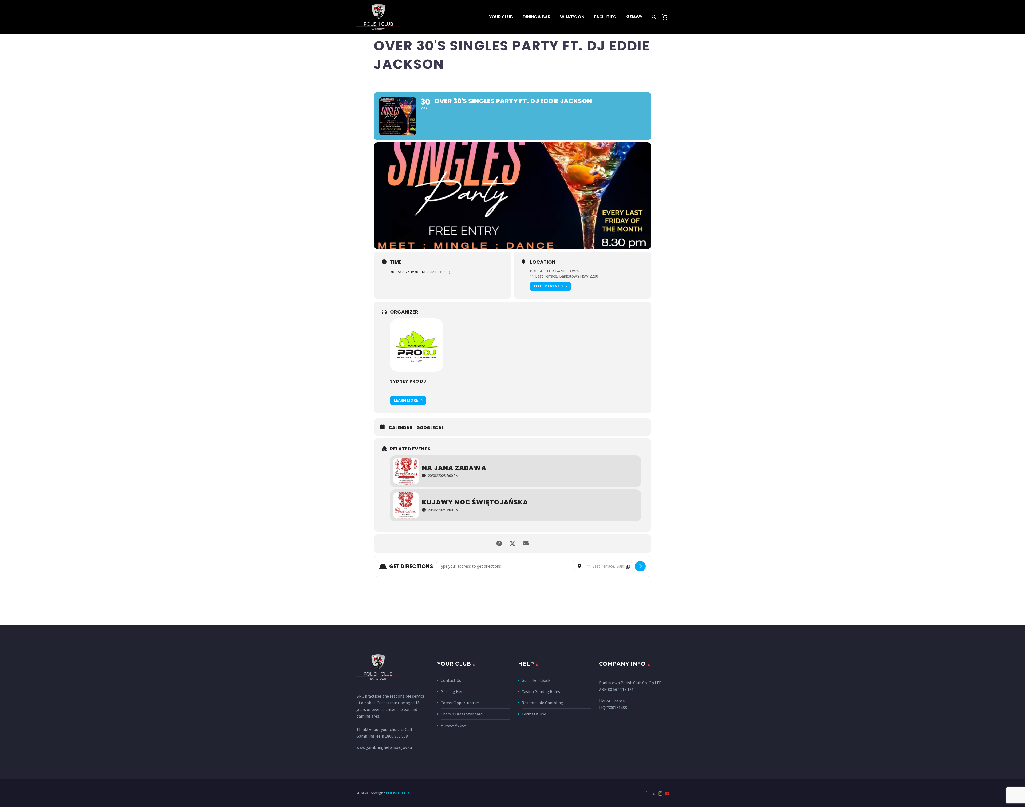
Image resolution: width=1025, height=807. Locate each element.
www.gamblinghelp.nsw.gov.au (384, 747)
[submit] (640, 566)
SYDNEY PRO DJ (408, 381)
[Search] (653, 17)
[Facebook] (646, 793)
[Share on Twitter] (512, 543)
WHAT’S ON (572, 16)
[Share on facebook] (499, 543)
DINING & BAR (536, 16)
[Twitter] (653, 793)
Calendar (400, 427)
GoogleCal (430, 427)
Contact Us (451, 680)
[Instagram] (660, 793)
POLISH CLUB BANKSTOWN (554, 271)
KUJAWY (633, 16)
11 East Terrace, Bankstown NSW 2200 (564, 276)
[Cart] (666, 17)
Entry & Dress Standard (462, 714)
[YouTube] (667, 793)
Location (542, 262)
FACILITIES (605, 16)
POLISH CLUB (397, 793)
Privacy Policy (453, 725)
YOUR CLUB (501, 16)
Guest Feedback (536, 680)
